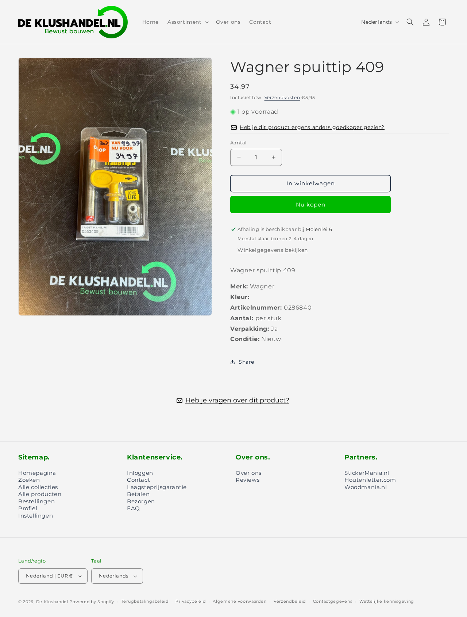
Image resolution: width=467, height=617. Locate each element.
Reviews (247, 479)
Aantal (238, 142)
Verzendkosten (282, 97)
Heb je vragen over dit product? (237, 400)
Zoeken (29, 479)
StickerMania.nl (366, 472)
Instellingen (35, 515)
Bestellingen (36, 501)
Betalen (138, 494)
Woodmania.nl (365, 487)
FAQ (133, 508)
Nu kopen (310, 204)
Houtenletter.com (370, 479)
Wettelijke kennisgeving (386, 601)
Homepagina (37, 472)
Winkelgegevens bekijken (273, 250)
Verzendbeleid (290, 601)
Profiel (27, 508)
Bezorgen (141, 501)
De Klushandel (52, 601)
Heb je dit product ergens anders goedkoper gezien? (312, 127)
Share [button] (246, 362)
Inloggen (140, 472)
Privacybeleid (190, 601)
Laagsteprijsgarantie (157, 487)
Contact (138, 479)
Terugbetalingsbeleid (145, 601)
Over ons (249, 472)
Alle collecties (38, 487)
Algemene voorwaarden (239, 601)
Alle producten (39, 494)
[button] (187, 22)
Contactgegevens (332, 601)
